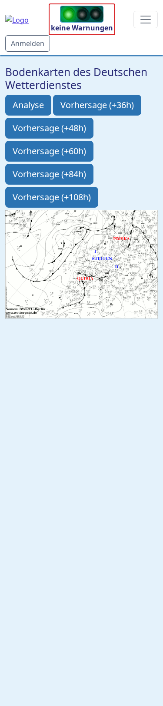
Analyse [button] (28, 105)
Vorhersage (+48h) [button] (49, 128)
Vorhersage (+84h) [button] (49, 174)
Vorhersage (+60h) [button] (49, 151)
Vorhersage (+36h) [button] (97, 105)
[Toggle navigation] (145, 19)
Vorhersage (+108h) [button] (52, 197)
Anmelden (27, 43)
